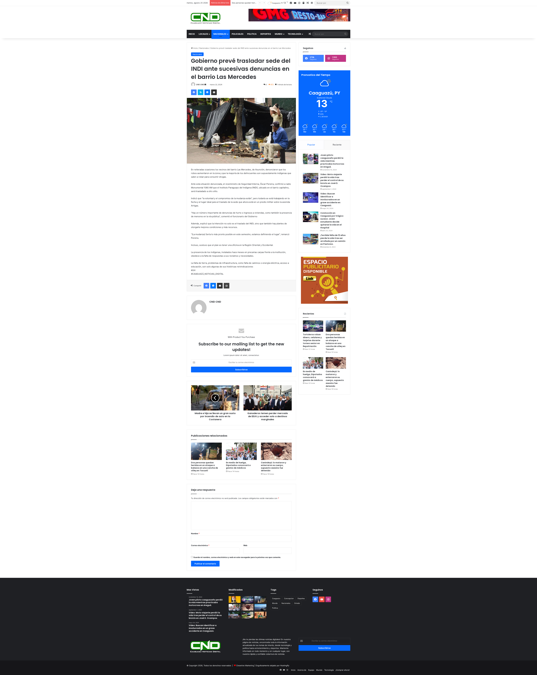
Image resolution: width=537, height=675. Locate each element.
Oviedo (297, 603)
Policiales (237, 34)
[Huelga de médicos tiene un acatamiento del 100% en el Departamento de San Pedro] (235, 615)
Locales (203, 34)
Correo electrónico (200, 545)
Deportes (265, 34)
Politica (251, 34)
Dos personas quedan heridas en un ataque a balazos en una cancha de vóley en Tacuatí (204, 466)
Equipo (311, 670)
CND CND (200, 84)
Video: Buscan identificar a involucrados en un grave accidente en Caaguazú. (330, 199)
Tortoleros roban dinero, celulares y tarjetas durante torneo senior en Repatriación (312, 340)
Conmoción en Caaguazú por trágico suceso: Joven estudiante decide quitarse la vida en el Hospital (331, 220)
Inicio (192, 34)
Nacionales (219, 34)
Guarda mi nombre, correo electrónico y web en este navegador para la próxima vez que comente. (237, 557)
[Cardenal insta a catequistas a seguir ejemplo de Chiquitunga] (260, 615)
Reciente (337, 144)
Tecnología (294, 34)
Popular (311, 144)
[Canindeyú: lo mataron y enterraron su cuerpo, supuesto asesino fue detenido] (276, 451)
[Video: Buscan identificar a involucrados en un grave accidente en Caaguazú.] (310, 197)
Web (245, 545)
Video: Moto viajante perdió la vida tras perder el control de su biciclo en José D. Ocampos (332, 180)
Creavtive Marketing (245, 665)
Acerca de (301, 670)
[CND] (205, 18)
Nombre (195, 533)
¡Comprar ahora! (343, 670)
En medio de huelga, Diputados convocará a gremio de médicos (238, 465)
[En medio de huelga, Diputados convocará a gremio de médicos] (241, 451)
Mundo (278, 34)
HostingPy (284, 665)
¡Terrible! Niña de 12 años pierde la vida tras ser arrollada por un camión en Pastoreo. (333, 239)
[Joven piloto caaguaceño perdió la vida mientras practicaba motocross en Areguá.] (310, 159)
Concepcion (289, 598)
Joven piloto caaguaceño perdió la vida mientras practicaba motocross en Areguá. (332, 161)
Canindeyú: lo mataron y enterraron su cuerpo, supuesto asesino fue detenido (273, 466)
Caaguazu (276, 598)
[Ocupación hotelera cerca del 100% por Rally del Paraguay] (248, 615)
